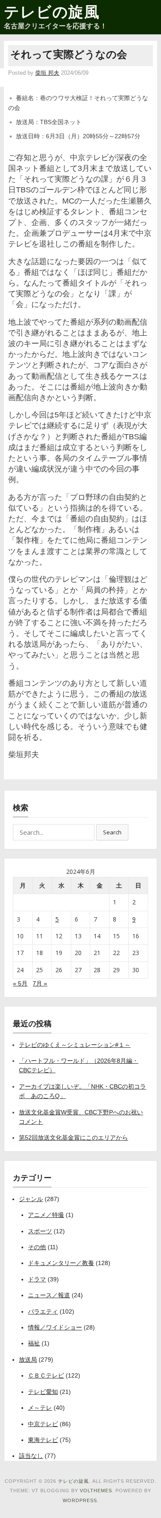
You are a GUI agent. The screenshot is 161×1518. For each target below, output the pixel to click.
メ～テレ (40, 1407)
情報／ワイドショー (55, 1327)
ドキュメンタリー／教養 (61, 1262)
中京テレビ (43, 1424)
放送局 (28, 1359)
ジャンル (31, 1199)
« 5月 (20, 983)
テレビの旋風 (52, 11)
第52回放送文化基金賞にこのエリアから (73, 1137)
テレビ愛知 (43, 1391)
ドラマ (37, 1279)
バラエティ (43, 1311)
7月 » (40, 983)
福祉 (34, 1343)
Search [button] (112, 832)
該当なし (31, 1455)
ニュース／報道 (49, 1295)
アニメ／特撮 (46, 1214)
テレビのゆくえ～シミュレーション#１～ (75, 1044)
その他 (37, 1247)
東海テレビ (43, 1439)
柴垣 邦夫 (47, 73)
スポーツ (40, 1231)
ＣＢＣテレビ (46, 1375)
